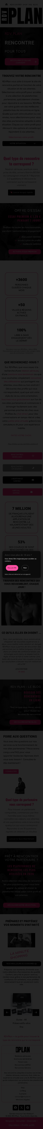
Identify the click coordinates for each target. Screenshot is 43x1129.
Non (25, 568)
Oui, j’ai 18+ (12, 568)
